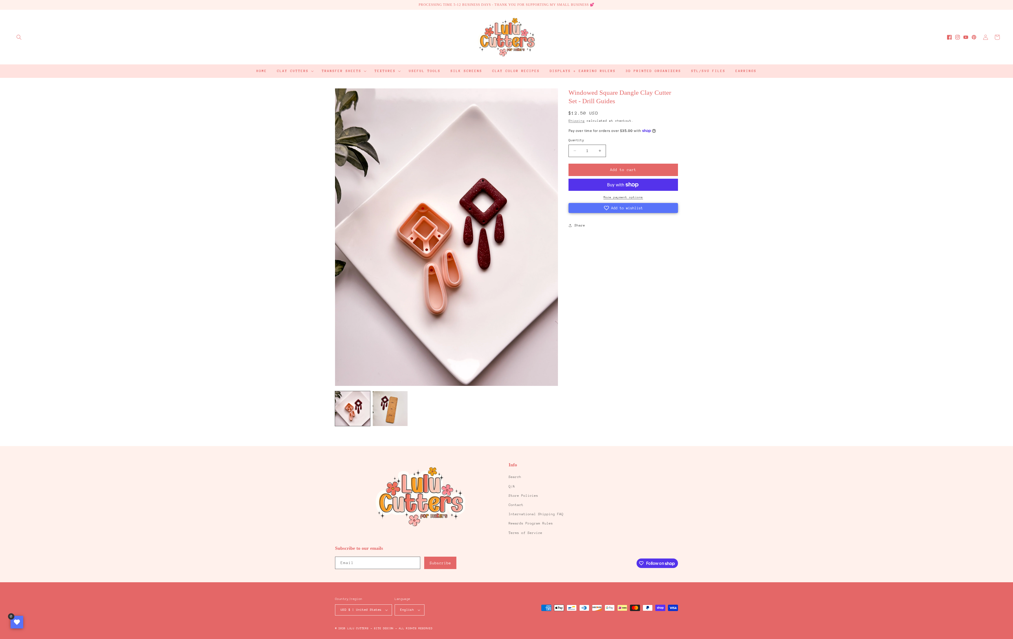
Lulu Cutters (358, 628)
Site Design (384, 628)
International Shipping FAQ (536, 514)
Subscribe (440, 563)
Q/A (512, 486)
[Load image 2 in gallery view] (390, 408)
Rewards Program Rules (531, 523)
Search (515, 477)
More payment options (623, 197)
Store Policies (523, 496)
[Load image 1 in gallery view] (352, 408)
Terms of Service (525, 533)
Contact (516, 505)
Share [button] (580, 225)
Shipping (576, 120)
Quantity (576, 140)
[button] (19, 37)
